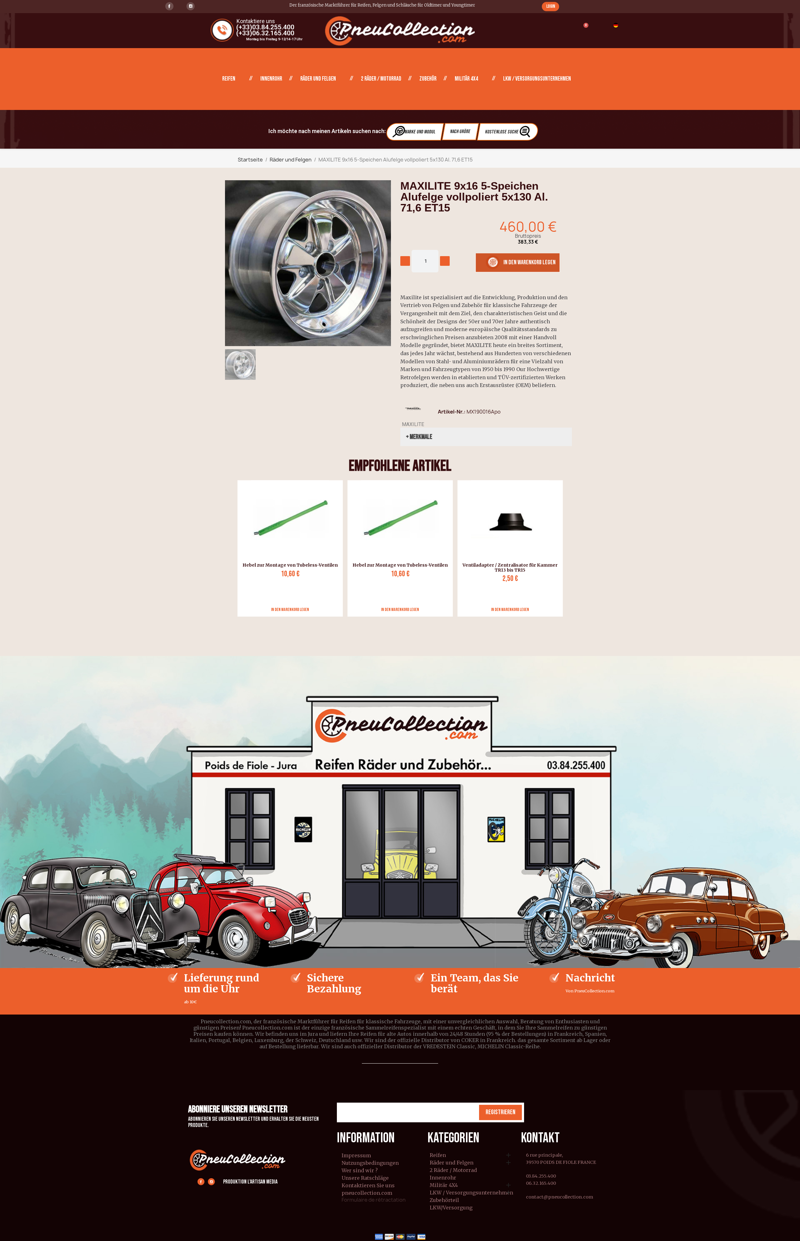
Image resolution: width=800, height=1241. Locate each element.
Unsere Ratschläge (365, 1178)
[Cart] (583, 29)
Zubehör (428, 78)
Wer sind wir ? (360, 1170)
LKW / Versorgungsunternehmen (537, 78)
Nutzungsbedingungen (370, 1163)
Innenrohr (271, 78)
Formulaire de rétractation (374, 1199)
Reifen (228, 78)
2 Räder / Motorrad (381, 78)
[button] (550, 6)
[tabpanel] (288, 548)
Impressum (356, 1155)
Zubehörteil (444, 1200)
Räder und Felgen (318, 78)
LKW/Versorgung (451, 1208)
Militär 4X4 (466, 78)
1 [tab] (400, 621)
